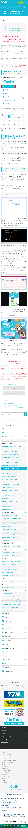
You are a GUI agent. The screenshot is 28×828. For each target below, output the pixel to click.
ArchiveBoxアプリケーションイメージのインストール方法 (14, 25)
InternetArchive (17, 45)
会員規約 (3, 752)
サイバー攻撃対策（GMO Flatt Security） (8, 809)
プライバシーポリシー (6, 776)
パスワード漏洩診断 (4, 802)
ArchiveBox (3, 45)
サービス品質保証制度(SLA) (7, 772)
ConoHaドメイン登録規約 (6, 754)
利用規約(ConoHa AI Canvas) (7, 762)
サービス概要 (4, 782)
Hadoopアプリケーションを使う (11, 405)
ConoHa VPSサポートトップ (12, 6)
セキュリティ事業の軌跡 (5, 810)
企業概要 (3, 780)
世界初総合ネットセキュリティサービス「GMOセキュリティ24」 (12, 801)
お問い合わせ (4, 774)
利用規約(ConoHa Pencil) (6, 764)
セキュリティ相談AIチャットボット (7, 804)
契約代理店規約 (4, 766)
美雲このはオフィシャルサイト (9, 267)
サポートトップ (3, 6)
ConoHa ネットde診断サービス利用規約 (9, 760)
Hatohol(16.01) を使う (8, 403)
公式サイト (11, 354)
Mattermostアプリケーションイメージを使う (13, 407)
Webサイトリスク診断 (13, 802)
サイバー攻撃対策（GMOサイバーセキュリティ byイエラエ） (11, 807)
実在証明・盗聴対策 (4, 805)
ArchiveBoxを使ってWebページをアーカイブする (14, 28)
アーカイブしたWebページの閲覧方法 (12, 30)
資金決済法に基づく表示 (6, 770)
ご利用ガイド (20, 6)
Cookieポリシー (5, 778)
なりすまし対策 (19, 809)
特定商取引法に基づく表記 (7, 768)
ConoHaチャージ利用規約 (6, 756)
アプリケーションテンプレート (12, 7)
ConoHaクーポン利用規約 (6, 758)
